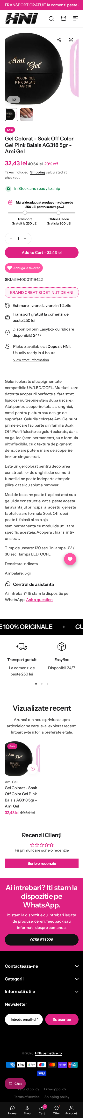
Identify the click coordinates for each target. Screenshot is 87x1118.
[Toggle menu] (75, 18)
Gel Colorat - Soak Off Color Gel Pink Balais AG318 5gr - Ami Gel (21, 797)
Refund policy (28, 1089)
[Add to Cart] (32, 768)
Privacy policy (55, 1089)
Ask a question (39, 600)
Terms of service (27, 1097)
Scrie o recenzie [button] (42, 863)
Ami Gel (11, 782)
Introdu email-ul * (24, 1019)
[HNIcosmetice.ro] (21, 18)
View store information (31, 360)
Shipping (37, 172)
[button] (59, 40)
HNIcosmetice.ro (48, 1053)
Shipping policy (56, 1097)
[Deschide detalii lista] (70, 559)
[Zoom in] (42, 69)
